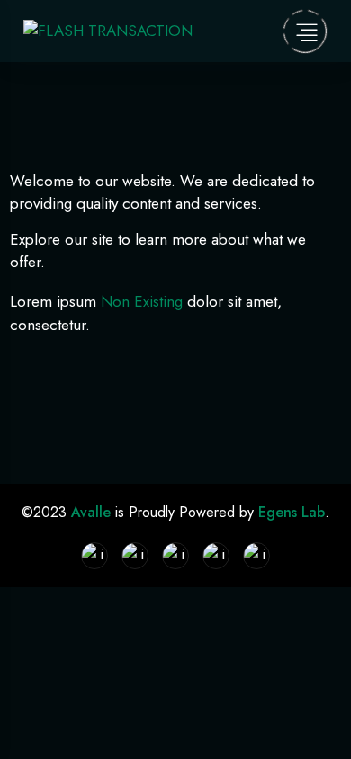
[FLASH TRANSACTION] (108, 29)
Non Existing (142, 301)
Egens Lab (291, 512)
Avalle (93, 512)
